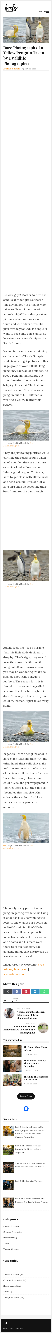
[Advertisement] (26, 183)
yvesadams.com (14, 974)
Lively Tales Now (16, 1328)
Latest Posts (26, 1096)
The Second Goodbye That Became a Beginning (12, 1066)
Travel (6, 1243)
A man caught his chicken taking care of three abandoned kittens (31, 1014)
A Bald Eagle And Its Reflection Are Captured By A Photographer (19, 1029)
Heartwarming (10, 1237)
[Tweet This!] (5, 1000)
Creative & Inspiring (12, 1232)
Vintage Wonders (11, 1249)
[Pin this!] (16, 1000)
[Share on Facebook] (9, 1000)
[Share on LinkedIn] (13, 1000)
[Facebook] (6, 1323)
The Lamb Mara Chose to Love (12, 1051)
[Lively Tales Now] (11, 12)
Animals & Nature (12, 69)
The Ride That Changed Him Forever (12, 1080)
